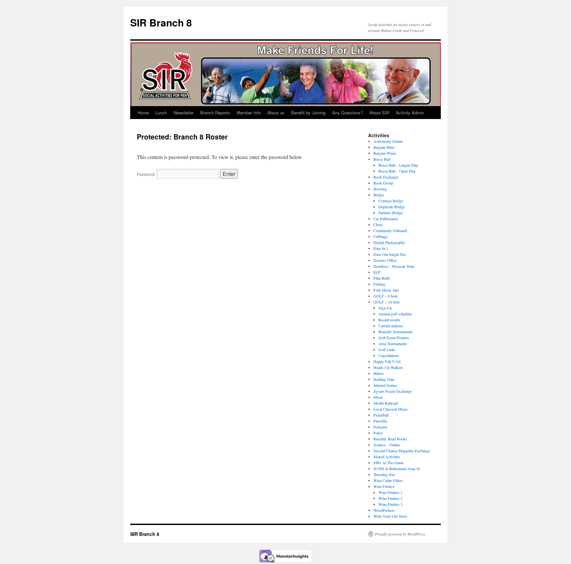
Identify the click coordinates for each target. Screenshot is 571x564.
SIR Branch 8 (161, 22)
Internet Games (385, 385)
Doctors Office (385, 260)
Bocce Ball (381, 159)
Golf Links (387, 349)
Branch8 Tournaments (395, 331)
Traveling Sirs (384, 474)
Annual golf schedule (395, 313)
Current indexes (390, 325)
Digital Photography (389, 242)
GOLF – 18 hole (386, 301)
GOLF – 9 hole (385, 296)
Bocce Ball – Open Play (397, 171)
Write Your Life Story (390, 516)
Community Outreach (390, 230)
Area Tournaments (392, 343)
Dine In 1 (380, 248)
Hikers (378, 373)
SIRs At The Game (388, 462)
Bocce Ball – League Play (398, 165)
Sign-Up (385, 307)
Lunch (161, 112)
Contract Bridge (390, 200)
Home (143, 112)
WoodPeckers (384, 510)
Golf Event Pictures (393, 337)
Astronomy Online (388, 141)
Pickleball (381, 415)
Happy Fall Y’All (386, 361)
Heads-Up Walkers (388, 367)
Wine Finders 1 (390, 492)
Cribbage (380, 236)
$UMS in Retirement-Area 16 (396, 468)
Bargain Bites (384, 147)
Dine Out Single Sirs (389, 254)
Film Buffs (381, 278)
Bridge (378, 194)
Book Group (383, 182)
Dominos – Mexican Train (393, 266)
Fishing (379, 284)
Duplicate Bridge (391, 206)
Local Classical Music (390, 409)
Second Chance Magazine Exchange (401, 450)
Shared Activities (386, 456)
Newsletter (183, 112)
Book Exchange (385, 177)
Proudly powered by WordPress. (400, 534)
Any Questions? (347, 112)
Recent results (389, 319)
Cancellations (388, 355)
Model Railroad (385, 403)
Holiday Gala (383, 379)
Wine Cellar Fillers (388, 480)
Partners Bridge (390, 212)
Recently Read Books (390, 438)
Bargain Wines (385, 153)
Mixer (378, 397)
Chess (378, 224)
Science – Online (386, 444)
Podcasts (380, 426)
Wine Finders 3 (390, 504)
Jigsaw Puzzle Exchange (392, 391)
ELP (376, 272)
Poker (378, 432)
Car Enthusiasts (385, 218)
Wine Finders (384, 486)
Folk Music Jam (386, 290)
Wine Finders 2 (390, 498)
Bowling (380, 188)
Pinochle (380, 420)
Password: (147, 174)
